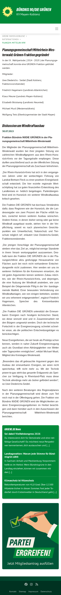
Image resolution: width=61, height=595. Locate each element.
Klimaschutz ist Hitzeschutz (19, 480)
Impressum (33, 591)
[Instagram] (31, 584)
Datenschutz (46, 591)
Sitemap (22, 591)
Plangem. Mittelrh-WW (13, 42)
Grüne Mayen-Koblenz (13, 36)
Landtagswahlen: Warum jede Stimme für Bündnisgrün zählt (30, 455)
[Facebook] (26, 584)
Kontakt (12, 591)
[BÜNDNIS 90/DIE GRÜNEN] (7, 11)
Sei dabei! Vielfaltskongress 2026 (22, 433)
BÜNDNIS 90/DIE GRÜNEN (33, 9)
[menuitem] (12, 591)
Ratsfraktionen (10, 39)
